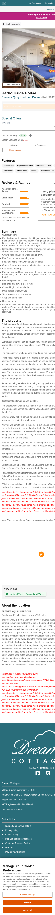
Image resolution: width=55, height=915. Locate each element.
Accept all (27, 910)
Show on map (15, 150)
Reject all (27, 902)
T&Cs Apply (41, 18)
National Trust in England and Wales (27, 594)
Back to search (13, 24)
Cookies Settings (27, 895)
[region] (27, 886)
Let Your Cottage (35, 3)
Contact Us (49, 3)
